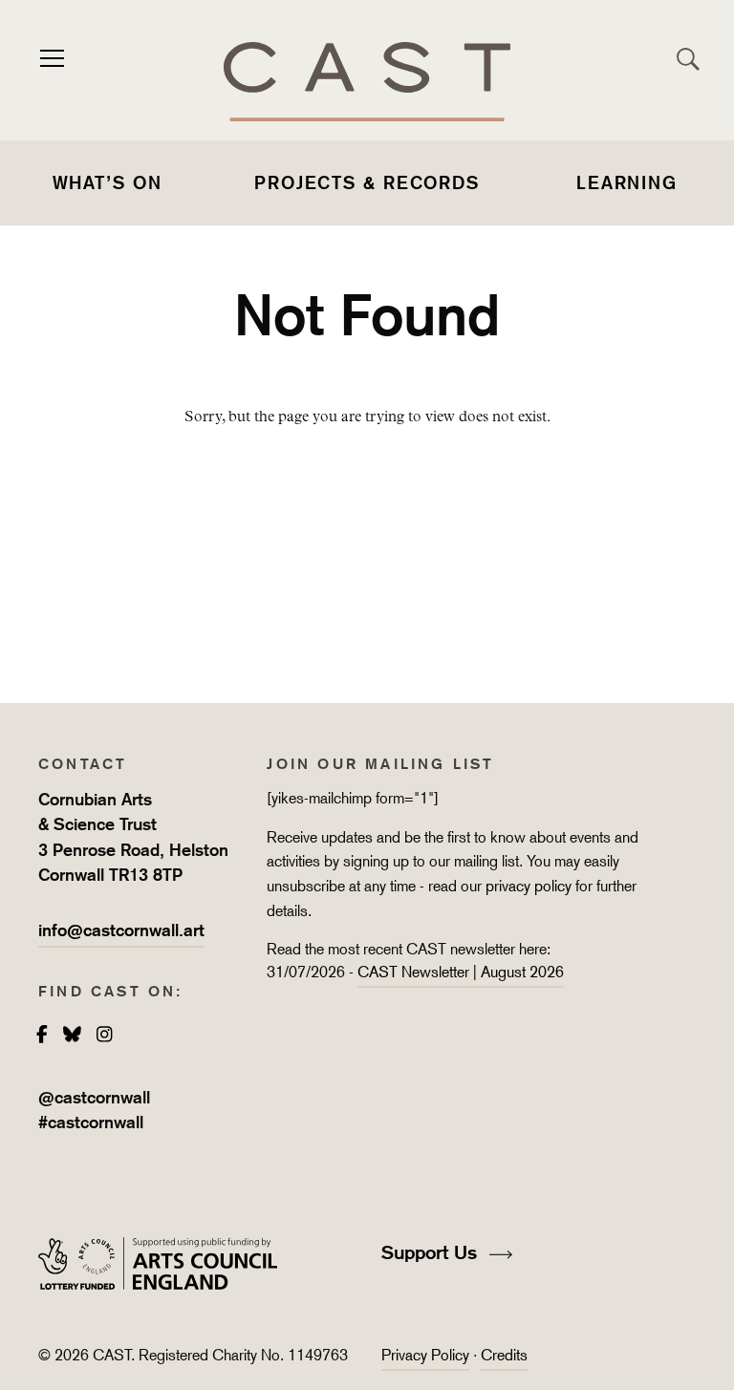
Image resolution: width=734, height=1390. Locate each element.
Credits (504, 1355)
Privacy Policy (425, 1355)
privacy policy (529, 886)
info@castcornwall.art (121, 930)
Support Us (432, 1252)
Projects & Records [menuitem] (367, 182)
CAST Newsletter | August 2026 (460, 972)
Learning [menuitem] (627, 182)
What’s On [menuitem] (107, 182)
